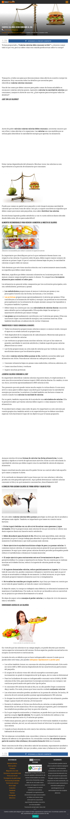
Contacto (12, 768)
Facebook (12, 790)
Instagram (12, 795)
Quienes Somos (12, 763)
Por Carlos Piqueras (11, 30)
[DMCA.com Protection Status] (34, 760)
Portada (4, 32)
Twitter (12, 793)
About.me (12, 798)
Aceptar (35, 816)
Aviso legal (12, 785)
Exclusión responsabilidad (12, 773)
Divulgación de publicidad (12, 778)
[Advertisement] (35, 63)
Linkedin (12, 788)
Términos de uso (12, 776)
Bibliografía (12, 766)
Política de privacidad (12, 780)
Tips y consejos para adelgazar (16, 32)
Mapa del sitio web (12, 771)
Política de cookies (12, 783)
